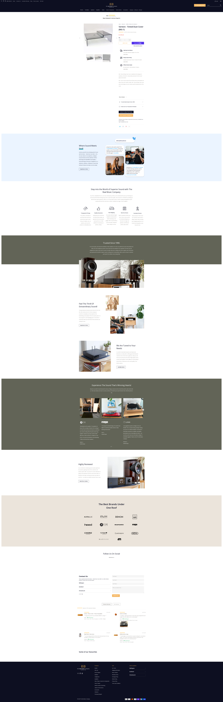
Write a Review (115, 672)
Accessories (97, 689)
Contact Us (18, 1)
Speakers (96, 674)
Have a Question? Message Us (126, 115)
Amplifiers (96, 679)
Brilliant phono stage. (124, 634)
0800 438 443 (9, 1)
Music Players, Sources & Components (102, 681)
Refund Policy (114, 679)
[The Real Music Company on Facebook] (3, 1)
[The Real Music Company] (111, 5)
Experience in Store (84, 169)
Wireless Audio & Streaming (100, 685)
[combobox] (214, 5)
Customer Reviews (25, 1)
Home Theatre (97, 683)
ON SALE (41, 1)
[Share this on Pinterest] (126, 126)
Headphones (97, 676)
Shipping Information (116, 670)
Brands (96, 668)
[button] (82, 10)
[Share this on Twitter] (120, 126)
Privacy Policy (114, 681)
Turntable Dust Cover (124, 121)
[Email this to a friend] (129, 126)
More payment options (138, 45)
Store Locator (36, 1)
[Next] (117, 38)
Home (14, 1)
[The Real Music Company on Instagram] (5, 1)
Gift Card (96, 670)
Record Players (97, 672)
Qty (119, 37)
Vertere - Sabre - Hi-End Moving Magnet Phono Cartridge (128, 620)
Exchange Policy (115, 676)
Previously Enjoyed (98, 694)
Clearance (96, 692)
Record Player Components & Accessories (130, 119)
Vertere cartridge (123, 613)
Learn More (125, 54)
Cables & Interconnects (99, 687)
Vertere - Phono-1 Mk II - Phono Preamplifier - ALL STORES (93, 618)
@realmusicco (111, 557)
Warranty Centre (115, 674)
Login (217, 1)
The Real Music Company (85, 699)
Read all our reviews (84, 481)
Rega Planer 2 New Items (89, 634)
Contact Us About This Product (126, 112)
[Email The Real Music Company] (1, 1)
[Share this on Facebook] (123, 126)
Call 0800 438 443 (121, 367)
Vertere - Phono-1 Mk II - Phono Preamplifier (93, 613)
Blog (31, 1)
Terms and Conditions (116, 683)
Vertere (122, 120)
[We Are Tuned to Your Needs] (95, 356)
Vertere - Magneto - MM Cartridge (89, 640)
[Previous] (80, 38)
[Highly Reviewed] (126, 472)
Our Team (114, 668)
